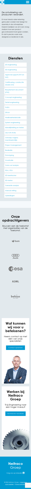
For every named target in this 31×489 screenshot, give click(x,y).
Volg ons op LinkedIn (14, 473)
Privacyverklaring (20, 484)
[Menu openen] (27, 1)
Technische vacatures (15, 414)
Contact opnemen (15, 348)
